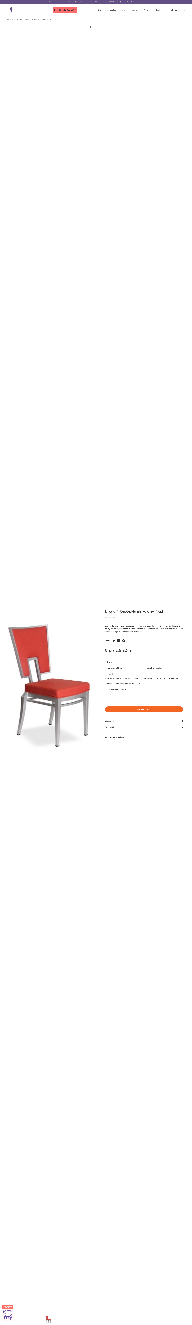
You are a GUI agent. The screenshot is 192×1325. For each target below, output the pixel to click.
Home (9, 19)
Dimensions (109, 721)
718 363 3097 (69, 10)
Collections (18, 19)
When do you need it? (113, 678)
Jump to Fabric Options (114, 737)
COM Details (110, 727)
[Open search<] (184, 10)
